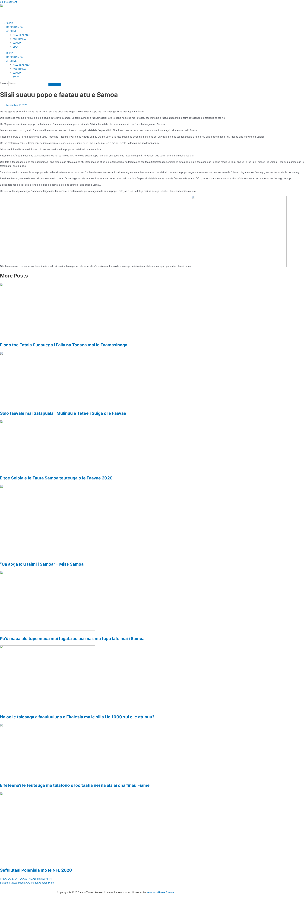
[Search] (54, 84)
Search (4, 83)
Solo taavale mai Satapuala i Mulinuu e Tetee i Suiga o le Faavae (63, 413)
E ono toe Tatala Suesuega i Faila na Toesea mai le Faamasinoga (63, 344)
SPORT (17, 46)
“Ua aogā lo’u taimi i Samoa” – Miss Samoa (42, 564)
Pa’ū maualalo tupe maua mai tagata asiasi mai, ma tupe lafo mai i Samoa (72, 638)
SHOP (9, 23)
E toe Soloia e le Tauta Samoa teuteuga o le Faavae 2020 (56, 477)
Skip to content (8, 1)
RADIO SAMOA (14, 27)
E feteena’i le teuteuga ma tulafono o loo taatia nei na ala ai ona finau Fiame (75, 785)
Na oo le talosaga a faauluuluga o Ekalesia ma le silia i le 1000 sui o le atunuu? (77, 716)
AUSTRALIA (19, 38)
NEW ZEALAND (21, 34)
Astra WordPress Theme (160, 892)
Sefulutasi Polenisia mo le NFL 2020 (36, 870)
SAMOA (17, 42)
